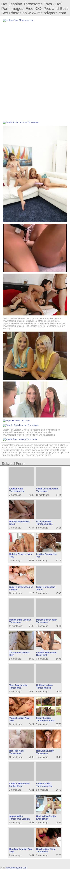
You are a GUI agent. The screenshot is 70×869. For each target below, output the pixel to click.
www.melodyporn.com (16, 867)
